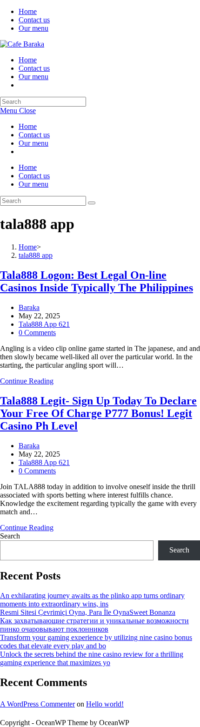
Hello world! (105, 704)
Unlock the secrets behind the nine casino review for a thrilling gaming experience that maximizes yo (91, 658)
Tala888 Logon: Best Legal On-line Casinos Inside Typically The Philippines (96, 281)
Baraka (29, 307)
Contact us (34, 20)
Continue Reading (26, 381)
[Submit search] (91, 203)
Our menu (33, 28)
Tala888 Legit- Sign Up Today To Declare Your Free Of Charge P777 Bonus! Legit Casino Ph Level (98, 413)
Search (10, 536)
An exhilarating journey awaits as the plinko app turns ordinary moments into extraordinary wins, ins (92, 600)
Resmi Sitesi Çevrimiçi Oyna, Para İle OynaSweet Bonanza (87, 612)
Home (28, 11)
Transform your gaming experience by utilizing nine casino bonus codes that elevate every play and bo (96, 641)
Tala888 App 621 (44, 324)
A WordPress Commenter (37, 704)
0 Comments (37, 333)
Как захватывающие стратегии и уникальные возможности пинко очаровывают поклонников (94, 625)
